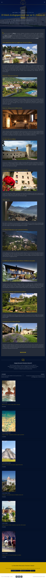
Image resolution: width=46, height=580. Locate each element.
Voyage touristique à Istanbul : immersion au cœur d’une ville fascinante (14, 524)
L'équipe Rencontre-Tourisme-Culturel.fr (23, 363)
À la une (3, 402)
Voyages (6, 553)
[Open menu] (2, 2)
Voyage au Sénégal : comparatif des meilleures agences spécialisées (13, 434)
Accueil (13, 12)
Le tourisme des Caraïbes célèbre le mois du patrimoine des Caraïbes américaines (11, 376)
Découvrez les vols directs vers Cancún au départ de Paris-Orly (12, 464)
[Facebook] (17, 577)
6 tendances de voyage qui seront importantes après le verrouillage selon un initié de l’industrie (35, 376)
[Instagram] (19, 577)
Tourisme (23, 10)
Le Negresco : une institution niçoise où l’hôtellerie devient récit (12, 494)
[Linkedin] (21, 577)
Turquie (6, 523)
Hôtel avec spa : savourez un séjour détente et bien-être (11, 404)
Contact (11, 576)
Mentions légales (7, 576)
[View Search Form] (44, 2)
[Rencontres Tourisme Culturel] (23, 2)
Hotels (6, 402)
